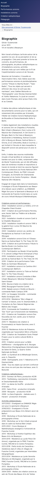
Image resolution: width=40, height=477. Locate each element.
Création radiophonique (10, 16)
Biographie (5, 6)
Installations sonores (9, 13)
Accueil (4, 2)
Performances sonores (10, 9)
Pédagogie (5, 19)
